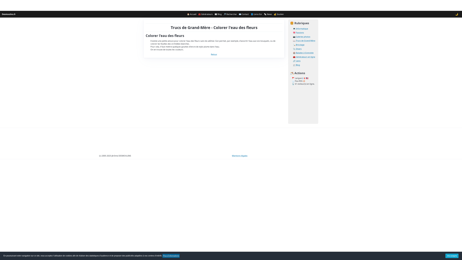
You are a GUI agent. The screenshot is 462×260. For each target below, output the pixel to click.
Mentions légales (239, 155)
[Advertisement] (231, 5)
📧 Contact (244, 14)
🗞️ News (268, 14)
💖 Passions (298, 33)
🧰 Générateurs (205, 14)
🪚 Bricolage (298, 45)
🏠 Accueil (191, 14)
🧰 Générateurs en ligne (304, 57)
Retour (214, 54)
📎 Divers (297, 49)
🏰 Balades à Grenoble (303, 53)
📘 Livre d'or (256, 14)
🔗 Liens (297, 61)
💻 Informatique (300, 29)
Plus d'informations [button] (171, 256)
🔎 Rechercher (230, 14)
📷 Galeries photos (301, 37)
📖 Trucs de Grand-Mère (304, 41)
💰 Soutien (279, 14)
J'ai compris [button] (452, 256)
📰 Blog (218, 14)
